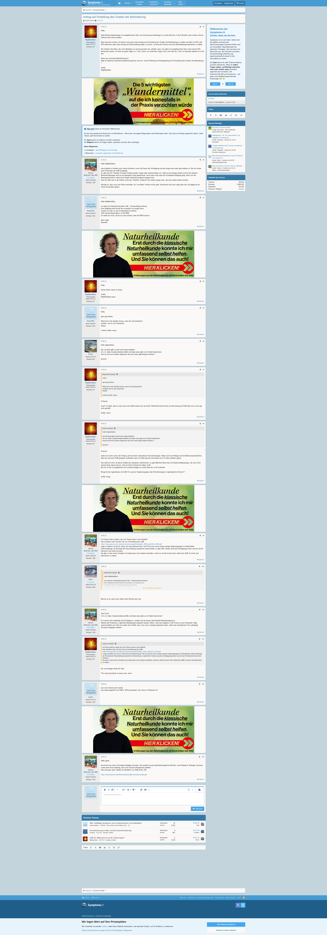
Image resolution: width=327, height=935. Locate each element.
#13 (203, 684)
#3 (203, 197)
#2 (203, 160)
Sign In (215, 84)
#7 (203, 369)
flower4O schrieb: (109, 374)
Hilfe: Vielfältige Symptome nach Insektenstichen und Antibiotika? (116, 823)
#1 (203, 26)
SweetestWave (94, 825)
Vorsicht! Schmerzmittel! (221, 127)
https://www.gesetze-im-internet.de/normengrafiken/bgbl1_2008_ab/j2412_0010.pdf (131, 544)
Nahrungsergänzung (219, 162)
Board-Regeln (231, 897)
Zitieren (201, 74)
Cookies (87, 897)
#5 (203, 308)
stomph (241, 189)
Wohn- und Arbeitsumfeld (221, 170)
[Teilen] (200, 26)
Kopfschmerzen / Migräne (221, 132)
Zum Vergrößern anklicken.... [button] (153, 588)
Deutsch (96, 897)
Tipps (239, 897)
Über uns (183, 897)
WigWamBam (89, 20)
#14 (203, 756)
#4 (203, 281)
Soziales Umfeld (108, 832)
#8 (203, 423)
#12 (203, 639)
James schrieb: (108, 644)
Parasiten (215, 142)
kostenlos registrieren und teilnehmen (109, 153)
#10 (203, 566)
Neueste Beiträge (215, 123)
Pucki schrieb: (108, 428)
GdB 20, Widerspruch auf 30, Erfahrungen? (107, 838)
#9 (203, 535)
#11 (203, 609)
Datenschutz (219, 897)
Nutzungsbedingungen (205, 897)
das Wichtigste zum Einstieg (106, 150)
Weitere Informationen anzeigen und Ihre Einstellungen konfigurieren (107, 930)
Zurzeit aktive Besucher (217, 94)
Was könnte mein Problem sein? (117, 825)
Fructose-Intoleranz (219, 152)
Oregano (92, 832)
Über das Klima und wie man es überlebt (227, 166)
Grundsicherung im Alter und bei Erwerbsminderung (110, 830)
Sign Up (230, 84)
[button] (128, 3)
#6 (203, 341)
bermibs (211, 98)
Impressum (192, 897)
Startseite (119, 3)
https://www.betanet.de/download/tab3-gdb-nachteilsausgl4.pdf (124, 775)
